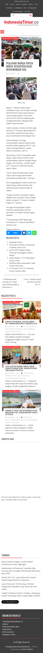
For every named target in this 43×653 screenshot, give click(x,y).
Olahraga (24, 4)
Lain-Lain (27, 11)
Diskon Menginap (30, 420)
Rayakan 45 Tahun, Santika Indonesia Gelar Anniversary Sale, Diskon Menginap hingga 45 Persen (21, 412)
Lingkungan (18, 8)
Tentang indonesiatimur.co (12, 621)
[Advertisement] (21, 529)
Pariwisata (9, 8)
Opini (25, 8)
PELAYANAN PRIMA (11, 378)
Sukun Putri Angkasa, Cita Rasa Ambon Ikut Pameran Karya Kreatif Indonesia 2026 (21, 322)
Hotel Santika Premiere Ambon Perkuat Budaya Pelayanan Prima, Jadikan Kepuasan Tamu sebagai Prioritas (21, 368)
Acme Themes (27, 649)
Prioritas (22, 378)
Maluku (17, 302)
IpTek (36, 4)
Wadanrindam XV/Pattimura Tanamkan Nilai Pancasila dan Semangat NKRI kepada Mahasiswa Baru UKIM (20, 571)
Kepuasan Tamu (24, 376)
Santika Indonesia (12, 423)
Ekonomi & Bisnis (7, 38)
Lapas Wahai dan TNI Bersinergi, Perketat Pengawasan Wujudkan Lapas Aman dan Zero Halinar (19, 586)
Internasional (32, 8)
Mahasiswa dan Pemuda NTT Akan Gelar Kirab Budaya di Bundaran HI (10, 283)
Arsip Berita (6, 629)
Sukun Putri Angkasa (13, 332)
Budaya (31, 4)
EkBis (6, 4)
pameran (31, 329)
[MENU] (2, 32)
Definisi (5, 624)
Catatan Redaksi (18, 11)
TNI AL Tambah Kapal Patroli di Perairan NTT (32, 282)
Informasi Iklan (8, 632)
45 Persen (26, 417)
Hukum (18, 4)
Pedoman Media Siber (10, 627)
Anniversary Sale (17, 420)
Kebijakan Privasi (8, 634)
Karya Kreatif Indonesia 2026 (16, 329)
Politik (12, 4)
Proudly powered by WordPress (17, 647)
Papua (16, 38)
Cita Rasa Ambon (29, 326)
